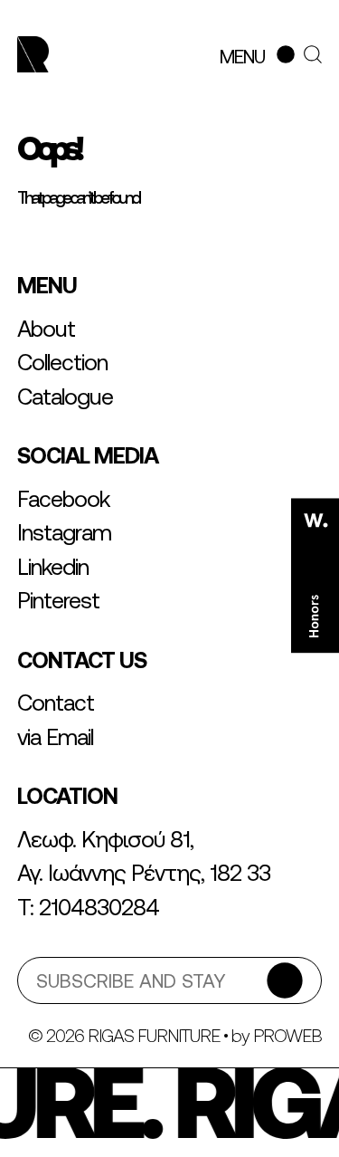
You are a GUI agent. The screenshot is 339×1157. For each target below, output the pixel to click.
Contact (55, 702)
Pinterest (58, 600)
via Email (55, 737)
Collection (62, 362)
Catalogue (65, 396)
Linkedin (53, 566)
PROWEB (287, 1035)
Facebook (63, 499)
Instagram (64, 532)
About (46, 328)
